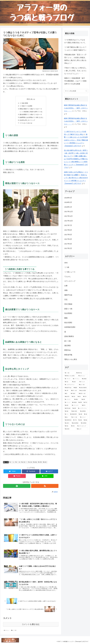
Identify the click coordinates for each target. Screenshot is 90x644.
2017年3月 (68, 244)
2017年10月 (68, 221)
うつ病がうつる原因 (26, 106)
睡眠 (66, 318)
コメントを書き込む (31, 624)
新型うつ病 (68, 309)
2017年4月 (68, 239)
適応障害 (67, 345)
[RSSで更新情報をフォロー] (44, 486)
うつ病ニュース (69, 272)
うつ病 (6, 462)
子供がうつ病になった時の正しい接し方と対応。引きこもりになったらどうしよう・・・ (75, 70)
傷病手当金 (68, 295)
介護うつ (25, 462)
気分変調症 (68, 313)
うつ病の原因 (24, 103)
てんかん (67, 276)
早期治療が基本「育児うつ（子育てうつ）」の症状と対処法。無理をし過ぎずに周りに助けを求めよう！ (75, 59)
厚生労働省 (68, 304)
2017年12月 (68, 211)
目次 (28, 99)
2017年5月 (68, 234)
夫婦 (31, 462)
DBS (66, 263)
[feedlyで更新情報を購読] (16, 486)
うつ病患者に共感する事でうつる (31, 111)
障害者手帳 (68, 355)
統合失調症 (68, 322)
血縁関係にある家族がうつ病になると (31, 117)
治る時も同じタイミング (27, 120)
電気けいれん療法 (70, 359)
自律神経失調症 (69, 327)
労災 (66, 299)
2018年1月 (68, 207)
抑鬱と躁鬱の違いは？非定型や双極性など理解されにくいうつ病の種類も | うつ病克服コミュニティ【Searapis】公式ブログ (76, 161)
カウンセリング (69, 281)
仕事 (66, 286)
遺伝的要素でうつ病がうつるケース (31, 114)
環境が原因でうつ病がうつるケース (31, 109)
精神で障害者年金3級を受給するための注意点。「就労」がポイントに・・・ (76, 108)
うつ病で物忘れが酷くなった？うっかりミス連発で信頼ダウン (75, 48)
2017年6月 (68, 230)
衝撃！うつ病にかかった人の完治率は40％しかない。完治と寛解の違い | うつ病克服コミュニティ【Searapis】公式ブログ (76, 140)
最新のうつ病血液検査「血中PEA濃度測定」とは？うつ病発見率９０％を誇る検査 (75, 81)
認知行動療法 (69, 336)
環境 (41, 462)
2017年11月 (68, 216)
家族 (36, 462)
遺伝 (46, 462)
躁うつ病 (67, 341)
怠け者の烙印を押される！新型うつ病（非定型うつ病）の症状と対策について (76, 153)
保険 (66, 290)
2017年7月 (68, 225)
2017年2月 (68, 248)
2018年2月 (68, 202)
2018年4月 (68, 198)
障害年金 (67, 350)
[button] (86, 91)
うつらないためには (26, 123)
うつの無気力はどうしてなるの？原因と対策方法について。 (75, 41)
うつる (12, 462)
